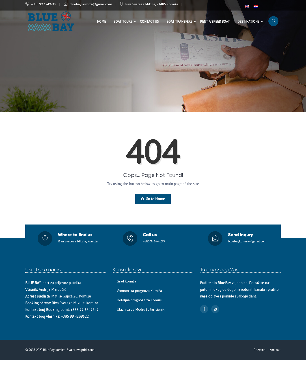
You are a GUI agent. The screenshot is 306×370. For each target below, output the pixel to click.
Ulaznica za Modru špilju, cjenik (140, 309)
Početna (259, 350)
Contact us (149, 21)
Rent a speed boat (215, 21)
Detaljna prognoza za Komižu (139, 300)
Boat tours (123, 21)
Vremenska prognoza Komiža (139, 291)
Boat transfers (179, 21)
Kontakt (275, 350)
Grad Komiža (126, 281)
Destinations (248, 21)
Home (101, 21)
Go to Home (155, 199)
